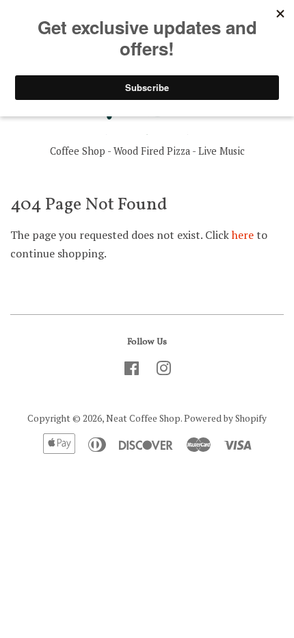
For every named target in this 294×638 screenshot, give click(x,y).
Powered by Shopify (225, 418)
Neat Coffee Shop (143, 418)
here (243, 234)
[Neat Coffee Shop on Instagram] (163, 371)
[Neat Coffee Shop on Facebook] (131, 371)
